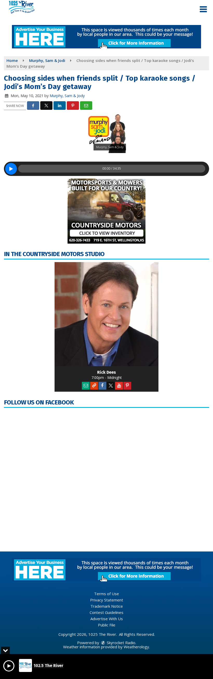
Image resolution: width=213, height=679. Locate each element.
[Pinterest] (127, 386)
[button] (203, 9)
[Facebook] (102, 386)
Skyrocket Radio (120, 642)
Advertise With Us (106, 618)
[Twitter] (111, 386)
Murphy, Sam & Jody (67, 95)
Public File (106, 624)
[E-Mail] (86, 386)
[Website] (94, 386)
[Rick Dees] (106, 314)
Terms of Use (106, 593)
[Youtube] (119, 386)
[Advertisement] (106, 36)
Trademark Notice (106, 606)
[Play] (11, 169)
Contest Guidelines (106, 612)
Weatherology (136, 646)
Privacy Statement (106, 599)
